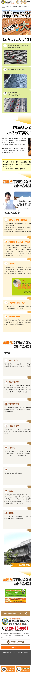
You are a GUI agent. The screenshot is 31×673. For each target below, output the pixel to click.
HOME (3, 6)
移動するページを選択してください (14, 613)
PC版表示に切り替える (17, 642)
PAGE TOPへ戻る (15, 647)
